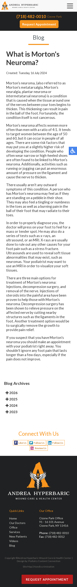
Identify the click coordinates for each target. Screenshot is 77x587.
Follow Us (39, 442)
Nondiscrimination (44, 566)
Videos (13, 541)
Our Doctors (17, 523)
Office (13, 527)
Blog (12, 545)
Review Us (40, 448)
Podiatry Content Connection (44, 561)
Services (14, 532)
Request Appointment (39, 24)
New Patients (18, 536)
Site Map (27, 566)
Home (13, 518)
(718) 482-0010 (31, 16)
